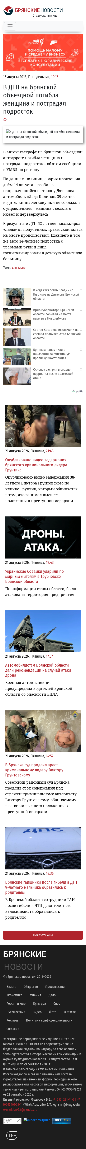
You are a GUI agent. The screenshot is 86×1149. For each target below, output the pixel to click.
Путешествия (15, 1012)
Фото (52, 1012)
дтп (14, 267)
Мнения (35, 995)
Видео (37, 1012)
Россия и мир (16, 1004)
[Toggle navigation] (10, 26)
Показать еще (43, 935)
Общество (31, 987)
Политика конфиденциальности (49, 1020)
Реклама (12, 1020)
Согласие (12, 1029)
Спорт (57, 1004)
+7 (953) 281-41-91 (64, 1099)
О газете (70, 1012)
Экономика (14, 995)
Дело (52, 995)
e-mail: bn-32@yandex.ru (20, 1110)
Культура (39, 1004)
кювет (22, 267)
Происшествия (55, 987)
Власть (11, 987)
